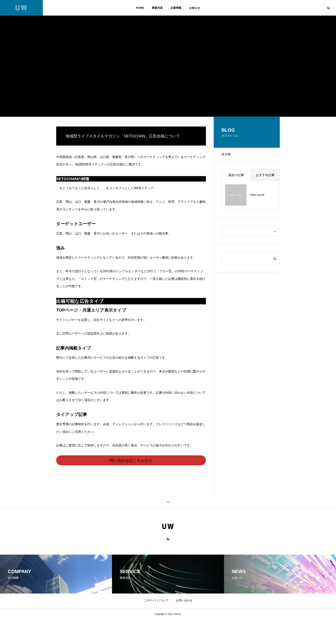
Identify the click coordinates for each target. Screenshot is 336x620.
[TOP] (168, 502)
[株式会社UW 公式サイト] (21, 8)
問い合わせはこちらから (131, 460)
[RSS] (168, 539)
